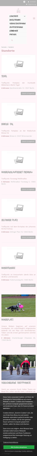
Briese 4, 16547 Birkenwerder (21, 136)
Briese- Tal (7, 124)
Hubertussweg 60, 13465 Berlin (21, 280)
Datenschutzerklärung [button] (10, 442)
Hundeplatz (7, 319)
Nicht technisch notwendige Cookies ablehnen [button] (18, 451)
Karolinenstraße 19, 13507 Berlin (22, 88)
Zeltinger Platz (9, 220)
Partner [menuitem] (12, 35)
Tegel (4, 76)
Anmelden (33, 2)
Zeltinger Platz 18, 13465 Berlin (21, 232)
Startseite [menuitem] (13, 16)
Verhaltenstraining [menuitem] (17, 24)
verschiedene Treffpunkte (16, 383)
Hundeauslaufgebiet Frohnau (17, 172)
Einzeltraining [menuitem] (15, 20)
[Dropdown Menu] (34, 18)
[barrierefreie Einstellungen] (24, 2)
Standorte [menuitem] (13, 31)
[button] (12, 40)
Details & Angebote (28, 93)
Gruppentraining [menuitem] (16, 27)
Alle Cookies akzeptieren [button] (19, 447)
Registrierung (32, 4)
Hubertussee (8, 268)
